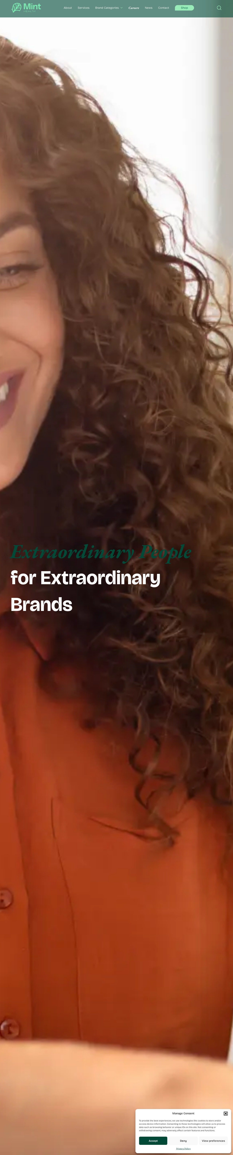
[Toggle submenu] (121, 8)
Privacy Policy (183, 1148)
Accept (153, 1140)
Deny (183, 1140)
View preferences (213, 1140)
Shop (184, 7)
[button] (226, 1113)
